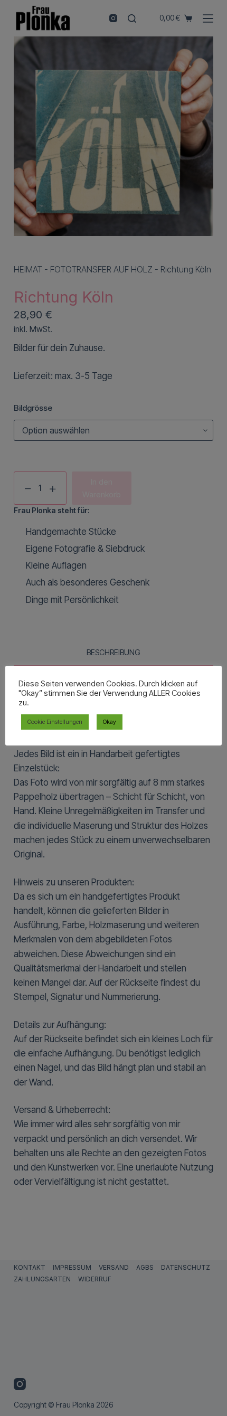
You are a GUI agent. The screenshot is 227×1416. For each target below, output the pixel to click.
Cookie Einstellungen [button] (54, 721)
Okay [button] (109, 721)
